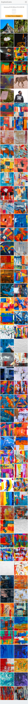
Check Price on (14, 16)
